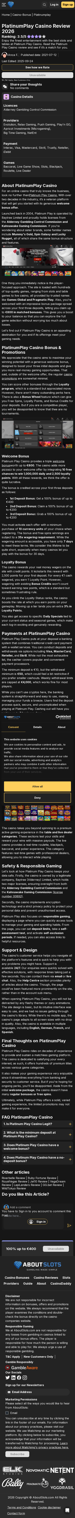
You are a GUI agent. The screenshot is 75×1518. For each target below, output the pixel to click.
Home (6, 14)
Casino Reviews (46, 1277)
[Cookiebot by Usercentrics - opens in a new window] (55, 717)
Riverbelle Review (13, 1178)
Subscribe (17, 1454)
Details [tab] (37, 726)
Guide (27, 1283)
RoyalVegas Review (14, 1181)
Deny (37, 797)
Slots (66, 1277)
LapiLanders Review (27, 1185)
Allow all (37, 786)
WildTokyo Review (14, 1188)
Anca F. (13, 55)
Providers (11, 1283)
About (41, 1283)
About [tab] (61, 726)
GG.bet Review (52, 1185)
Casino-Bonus (21, 14)
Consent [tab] (13, 726)
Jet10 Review (38, 1181)
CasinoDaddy (60, 1283)
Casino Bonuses (17, 1277)
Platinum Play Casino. (43, 195)
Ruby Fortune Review (42, 1178)
